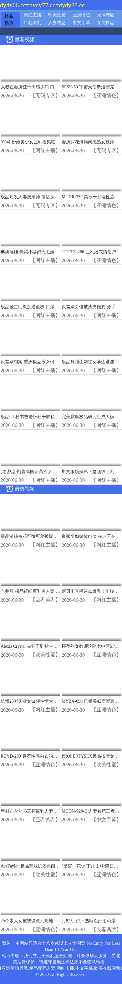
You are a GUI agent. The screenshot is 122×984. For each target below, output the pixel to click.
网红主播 (32, 14)
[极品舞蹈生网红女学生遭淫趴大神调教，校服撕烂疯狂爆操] (91, 338)
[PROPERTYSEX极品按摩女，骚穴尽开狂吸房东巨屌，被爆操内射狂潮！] (91, 733)
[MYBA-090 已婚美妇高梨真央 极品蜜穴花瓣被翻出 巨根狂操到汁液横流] (91, 678)
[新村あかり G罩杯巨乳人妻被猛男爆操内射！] (30, 788)
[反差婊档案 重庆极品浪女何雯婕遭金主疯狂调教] (30, 338)
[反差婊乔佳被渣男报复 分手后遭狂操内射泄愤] (91, 283)
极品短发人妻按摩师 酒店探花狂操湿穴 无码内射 (48, 197)
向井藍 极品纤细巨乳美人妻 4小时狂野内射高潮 (47, 591)
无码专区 (105, 14)
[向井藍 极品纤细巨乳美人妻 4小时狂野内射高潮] (30, 568)
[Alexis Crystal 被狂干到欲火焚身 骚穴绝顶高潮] (30, 623)
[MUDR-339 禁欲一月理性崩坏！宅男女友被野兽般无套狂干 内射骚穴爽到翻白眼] (91, 173)
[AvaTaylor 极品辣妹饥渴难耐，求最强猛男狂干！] (30, 843)
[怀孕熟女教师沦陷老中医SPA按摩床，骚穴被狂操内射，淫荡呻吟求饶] (91, 623)
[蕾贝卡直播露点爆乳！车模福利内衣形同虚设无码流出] (91, 568)
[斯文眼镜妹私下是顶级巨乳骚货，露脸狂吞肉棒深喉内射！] (91, 448)
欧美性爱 (57, 14)
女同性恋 (105, 22)
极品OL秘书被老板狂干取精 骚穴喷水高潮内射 (46, 416)
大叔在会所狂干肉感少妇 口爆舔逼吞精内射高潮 (47, 87)
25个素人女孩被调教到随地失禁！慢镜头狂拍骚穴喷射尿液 (57, 920)
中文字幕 (81, 22)
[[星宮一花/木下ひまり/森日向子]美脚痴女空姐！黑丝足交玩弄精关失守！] (91, 843)
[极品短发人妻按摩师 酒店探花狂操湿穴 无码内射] (30, 173)
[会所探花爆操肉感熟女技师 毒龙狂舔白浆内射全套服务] (91, 118)
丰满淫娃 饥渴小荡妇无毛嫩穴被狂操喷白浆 (43, 252)
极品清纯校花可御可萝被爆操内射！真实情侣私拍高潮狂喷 (57, 536)
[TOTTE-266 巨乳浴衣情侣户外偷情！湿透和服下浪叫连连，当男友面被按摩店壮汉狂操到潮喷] (91, 228)
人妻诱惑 (57, 22)
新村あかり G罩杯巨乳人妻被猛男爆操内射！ (44, 811)
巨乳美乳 (32, 22)
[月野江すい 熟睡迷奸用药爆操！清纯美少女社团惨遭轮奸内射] (91, 898)
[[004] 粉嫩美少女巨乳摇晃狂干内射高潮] (30, 118)
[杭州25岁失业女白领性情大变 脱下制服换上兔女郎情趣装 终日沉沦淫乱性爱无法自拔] (30, 678)
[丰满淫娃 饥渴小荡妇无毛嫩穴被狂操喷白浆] (30, 228)
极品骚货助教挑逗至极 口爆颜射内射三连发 (43, 306)
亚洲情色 (81, 14)
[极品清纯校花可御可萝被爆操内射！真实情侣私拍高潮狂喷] (30, 513)
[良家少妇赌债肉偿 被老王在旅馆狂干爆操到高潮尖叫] (91, 513)
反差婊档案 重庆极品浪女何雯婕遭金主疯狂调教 (47, 361)
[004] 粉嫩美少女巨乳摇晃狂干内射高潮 (39, 142)
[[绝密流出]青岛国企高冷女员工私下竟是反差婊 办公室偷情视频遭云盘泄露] (30, 448)
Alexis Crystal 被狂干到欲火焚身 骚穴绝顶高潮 (45, 646)
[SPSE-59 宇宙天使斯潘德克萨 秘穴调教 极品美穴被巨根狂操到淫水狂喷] (91, 64)
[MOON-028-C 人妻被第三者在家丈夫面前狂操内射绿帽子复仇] (91, 788)
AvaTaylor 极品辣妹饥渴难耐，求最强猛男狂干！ (48, 866)
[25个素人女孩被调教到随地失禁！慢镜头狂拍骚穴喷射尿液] (30, 898)
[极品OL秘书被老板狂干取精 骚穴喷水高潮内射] (30, 393)
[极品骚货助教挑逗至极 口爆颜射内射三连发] (30, 283)
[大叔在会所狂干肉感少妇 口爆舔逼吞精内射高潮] (30, 64)
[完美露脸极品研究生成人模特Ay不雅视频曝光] (91, 393)
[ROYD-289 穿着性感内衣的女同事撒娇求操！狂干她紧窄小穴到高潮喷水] (30, 733)
